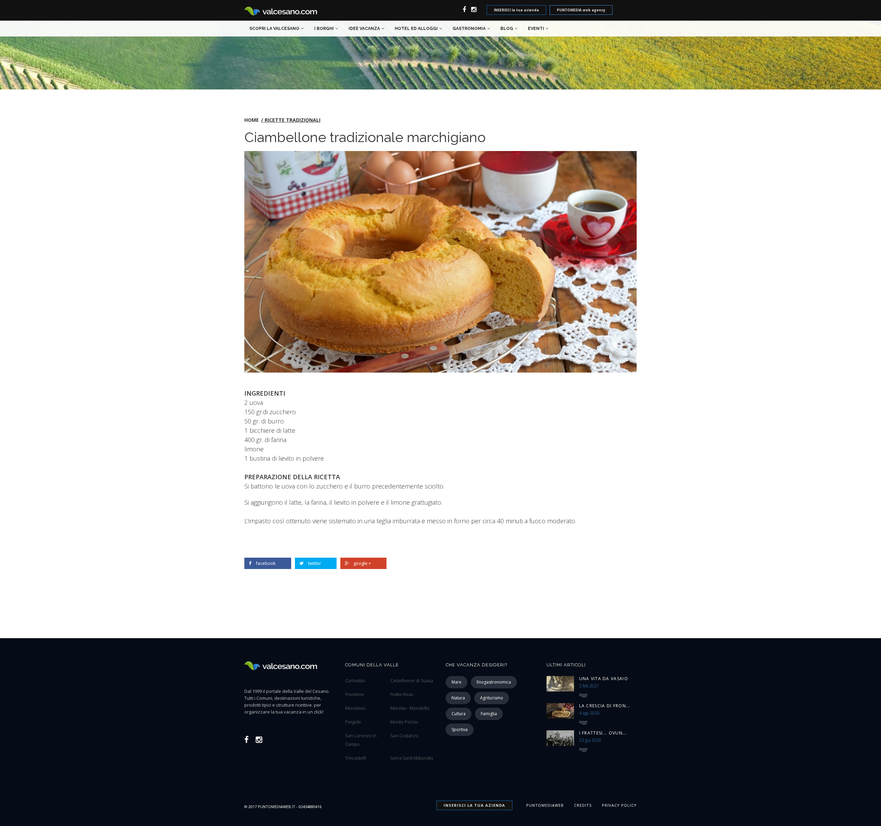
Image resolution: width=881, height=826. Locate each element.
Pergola (353, 722)
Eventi (536, 28)
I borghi (324, 28)
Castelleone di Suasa (411, 680)
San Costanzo (404, 735)
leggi (583, 695)
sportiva (460, 729)
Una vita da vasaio (603, 678)
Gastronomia (469, 28)
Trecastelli (355, 758)
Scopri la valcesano (274, 28)
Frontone (354, 694)
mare (456, 682)
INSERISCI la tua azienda (516, 10)
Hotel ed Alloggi (416, 28)
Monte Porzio (404, 722)
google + (362, 563)
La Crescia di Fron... (604, 705)
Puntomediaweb (545, 805)
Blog (506, 28)
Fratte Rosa (401, 694)
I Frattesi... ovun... (603, 733)
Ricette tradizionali (292, 120)
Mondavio (355, 708)
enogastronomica (494, 682)
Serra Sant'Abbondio (411, 758)
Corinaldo (355, 680)
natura (458, 698)
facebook (266, 563)
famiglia (489, 714)
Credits (583, 805)
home (251, 120)
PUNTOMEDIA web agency (581, 10)
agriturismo (491, 698)
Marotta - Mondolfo (409, 708)
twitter (314, 563)
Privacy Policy (619, 805)
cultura (459, 714)
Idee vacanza (364, 28)
